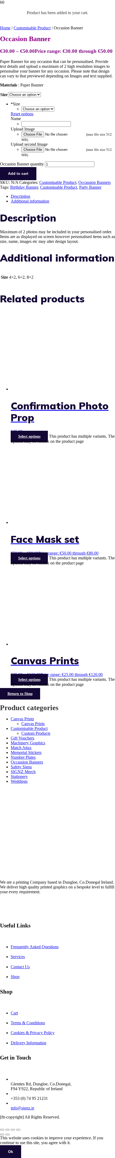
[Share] (13, 1130)
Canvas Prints (22, 719)
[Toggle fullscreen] (7, 1130)
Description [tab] (20, 196)
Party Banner (90, 187)
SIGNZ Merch (23, 771)
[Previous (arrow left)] (2, 1134)
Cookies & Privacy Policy (33, 1032)
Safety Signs (21, 767)
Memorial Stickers (26, 752)
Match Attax (21, 747)
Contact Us (20, 967)
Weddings (19, 781)
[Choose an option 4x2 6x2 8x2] (37, 108)
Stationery (19, 776)
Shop (15, 976)
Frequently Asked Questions (35, 946)
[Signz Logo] (13, 31)
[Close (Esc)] (18, 1130)
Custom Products (35, 733)
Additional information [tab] (30, 201)
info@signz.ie (22, 1108)
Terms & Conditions (28, 1023)
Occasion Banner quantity (22, 164)
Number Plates (23, 757)
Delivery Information (28, 1043)
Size (3, 94)
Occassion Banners (94, 182)
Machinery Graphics (28, 743)
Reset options (22, 114)
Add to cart (18, 173)
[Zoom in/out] (2, 1130)
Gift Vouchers (22, 738)
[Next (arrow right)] (7, 1134)
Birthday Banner (24, 187)
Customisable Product (32, 28)
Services (18, 956)
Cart (14, 1013)
